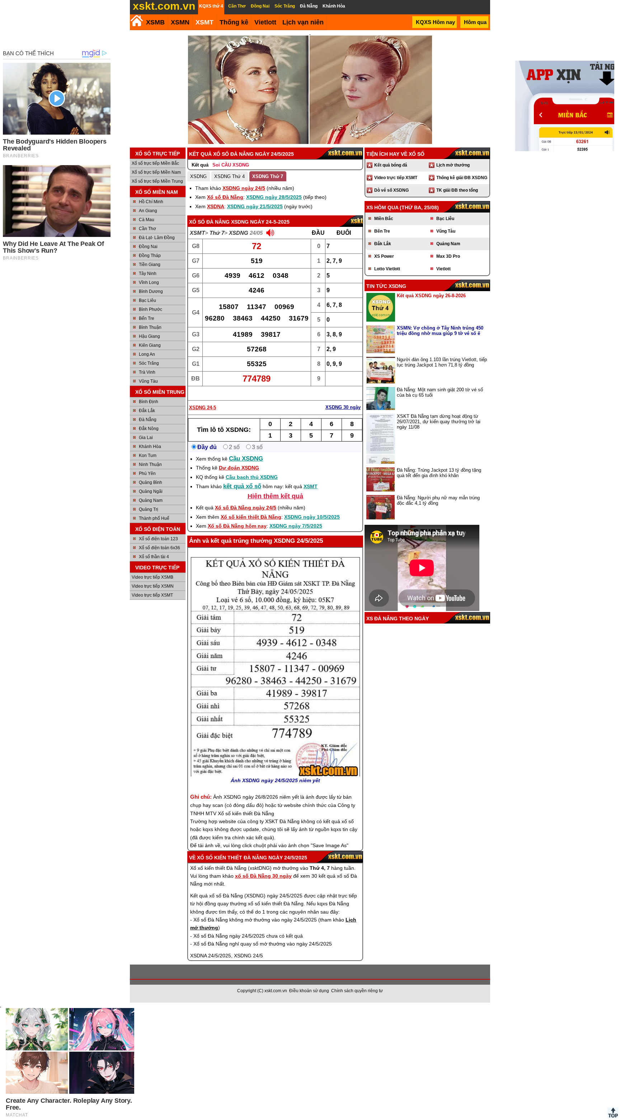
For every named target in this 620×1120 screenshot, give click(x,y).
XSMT (204, 22)
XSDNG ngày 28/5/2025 (274, 197)
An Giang (148, 210)
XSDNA (215, 206)
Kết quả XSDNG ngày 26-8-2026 (431, 295)
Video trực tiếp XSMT (152, 595)
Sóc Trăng (149, 363)
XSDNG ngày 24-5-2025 (260, 222)
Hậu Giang (149, 336)
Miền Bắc (383, 218)
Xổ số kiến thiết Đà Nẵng (251, 517)
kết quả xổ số (242, 486)
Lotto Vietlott (387, 268)
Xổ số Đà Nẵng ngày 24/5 (245, 507)
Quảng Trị (148, 509)
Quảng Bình (150, 482)
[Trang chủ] (136, 20)
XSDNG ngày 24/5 (243, 188)
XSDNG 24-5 (202, 407)
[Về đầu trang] (612, 1112)
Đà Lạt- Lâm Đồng (157, 237)
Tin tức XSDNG (386, 286)
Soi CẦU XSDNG (230, 165)
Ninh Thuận (150, 464)
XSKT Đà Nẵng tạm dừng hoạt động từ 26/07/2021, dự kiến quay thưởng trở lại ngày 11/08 (438, 422)
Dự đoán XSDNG (239, 468)
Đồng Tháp (150, 255)
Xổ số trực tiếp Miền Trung (157, 181)
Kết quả (200, 165)
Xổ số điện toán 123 (158, 538)
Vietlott (443, 268)
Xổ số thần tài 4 (154, 556)
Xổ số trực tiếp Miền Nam (156, 172)
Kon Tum (147, 455)
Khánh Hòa (150, 446)
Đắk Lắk (147, 410)
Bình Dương (151, 291)
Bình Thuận (150, 327)
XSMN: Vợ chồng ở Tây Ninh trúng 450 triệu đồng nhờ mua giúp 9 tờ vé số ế (440, 330)
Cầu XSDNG (246, 458)
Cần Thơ (147, 228)
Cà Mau (146, 219)
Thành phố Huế (154, 518)
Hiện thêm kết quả (275, 496)
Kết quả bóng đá (390, 165)
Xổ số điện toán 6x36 (159, 547)
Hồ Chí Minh (151, 201)
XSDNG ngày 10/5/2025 (312, 517)
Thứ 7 (217, 233)
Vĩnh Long (149, 282)
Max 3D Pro (448, 256)
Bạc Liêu (147, 300)
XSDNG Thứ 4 (229, 176)
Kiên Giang (150, 345)
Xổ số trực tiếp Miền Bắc (155, 163)
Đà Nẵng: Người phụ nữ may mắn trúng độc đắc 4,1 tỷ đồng (438, 500)
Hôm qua (475, 22)
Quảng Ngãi (151, 491)
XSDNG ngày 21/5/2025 (255, 206)
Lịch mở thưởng (453, 165)
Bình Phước (150, 309)
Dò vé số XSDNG (391, 190)
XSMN (180, 22)
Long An (147, 354)
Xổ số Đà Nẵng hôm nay (237, 526)
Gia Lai (146, 437)
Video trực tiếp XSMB (152, 577)
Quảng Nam (151, 500)
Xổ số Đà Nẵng (225, 197)
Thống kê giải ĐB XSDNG (461, 177)
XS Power (384, 256)
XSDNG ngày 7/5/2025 (295, 526)
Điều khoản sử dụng (309, 990)
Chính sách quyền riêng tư (357, 990)
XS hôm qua (382, 207)
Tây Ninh (147, 273)
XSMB (155, 22)
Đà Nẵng (147, 419)
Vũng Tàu (148, 381)
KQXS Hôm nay (435, 22)
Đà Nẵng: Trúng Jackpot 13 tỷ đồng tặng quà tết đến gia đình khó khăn (439, 472)
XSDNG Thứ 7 (267, 176)
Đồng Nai (148, 246)
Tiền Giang (149, 264)
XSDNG (198, 176)
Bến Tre (146, 318)
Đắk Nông (149, 428)
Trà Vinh (147, 372)
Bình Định (148, 401)
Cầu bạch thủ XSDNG (252, 477)
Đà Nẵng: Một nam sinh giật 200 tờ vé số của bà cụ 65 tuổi (440, 392)
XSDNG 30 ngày (343, 407)
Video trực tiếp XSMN (153, 586)
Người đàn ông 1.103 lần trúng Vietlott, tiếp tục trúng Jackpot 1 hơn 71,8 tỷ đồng (442, 362)
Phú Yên (147, 473)
